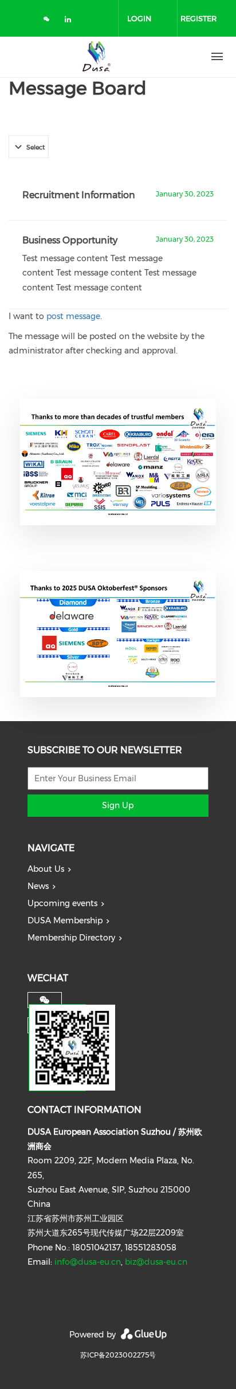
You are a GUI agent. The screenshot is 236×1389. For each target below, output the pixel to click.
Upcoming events (62, 903)
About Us (45, 869)
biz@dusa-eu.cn (156, 1262)
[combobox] (29, 146)
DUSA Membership (65, 920)
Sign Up (117, 805)
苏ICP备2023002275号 (118, 1355)
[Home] (96, 57)
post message (73, 316)
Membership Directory (71, 937)
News (38, 886)
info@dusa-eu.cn (87, 1262)
